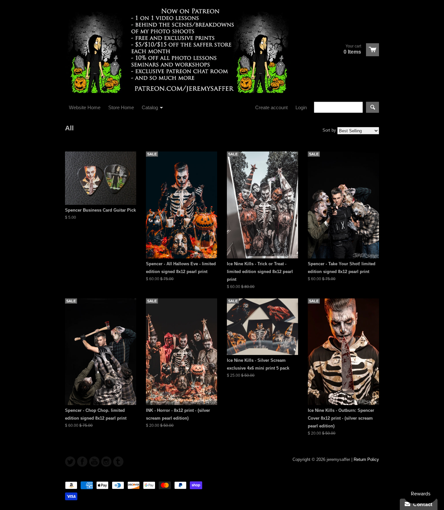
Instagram (106, 461)
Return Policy (366, 459)
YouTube (94, 461)
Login (301, 107)
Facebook (82, 461)
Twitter (70, 461)
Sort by (329, 130)
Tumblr (118, 461)
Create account (271, 107)
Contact (421, 504)
